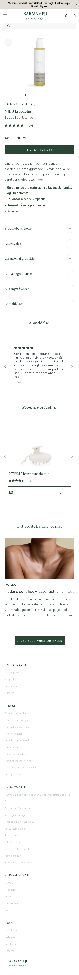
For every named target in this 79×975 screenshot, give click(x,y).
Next (72, 368)
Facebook (10, 943)
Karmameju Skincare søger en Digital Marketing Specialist (38, 794)
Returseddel (12, 747)
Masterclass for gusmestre (20, 862)
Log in (8, 896)
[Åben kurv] (74, 15)
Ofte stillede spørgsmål (18, 719)
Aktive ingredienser (18, 273)
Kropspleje (11, 679)
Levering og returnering (18, 740)
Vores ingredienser (15, 828)
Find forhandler (13, 733)
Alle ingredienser (17, 288)
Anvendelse (13, 243)
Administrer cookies (16, 713)
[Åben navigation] (5, 16)
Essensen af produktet (20, 258)
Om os (8, 801)
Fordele (9, 882)
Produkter (10, 889)
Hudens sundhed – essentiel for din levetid (42, 591)
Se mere (65, 493)
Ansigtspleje (12, 672)
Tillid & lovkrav (13, 842)
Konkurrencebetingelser (19, 760)
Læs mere (36, 179)
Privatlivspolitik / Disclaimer (21, 767)
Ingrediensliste (13, 855)
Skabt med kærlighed (17, 848)
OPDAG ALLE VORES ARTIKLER (40, 640)
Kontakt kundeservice (17, 726)
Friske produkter (14, 835)
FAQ (7, 910)
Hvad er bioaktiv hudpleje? (19, 821)
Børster (9, 692)
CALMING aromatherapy (20, 104)
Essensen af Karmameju (18, 808)
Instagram (10, 937)
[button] (15, 126)
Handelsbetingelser (16, 753)
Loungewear (12, 686)
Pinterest (10, 950)
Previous (6, 368)
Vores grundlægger (16, 814)
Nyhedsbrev (11, 930)
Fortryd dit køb (13, 774)
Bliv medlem (12, 903)
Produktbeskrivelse (18, 228)
